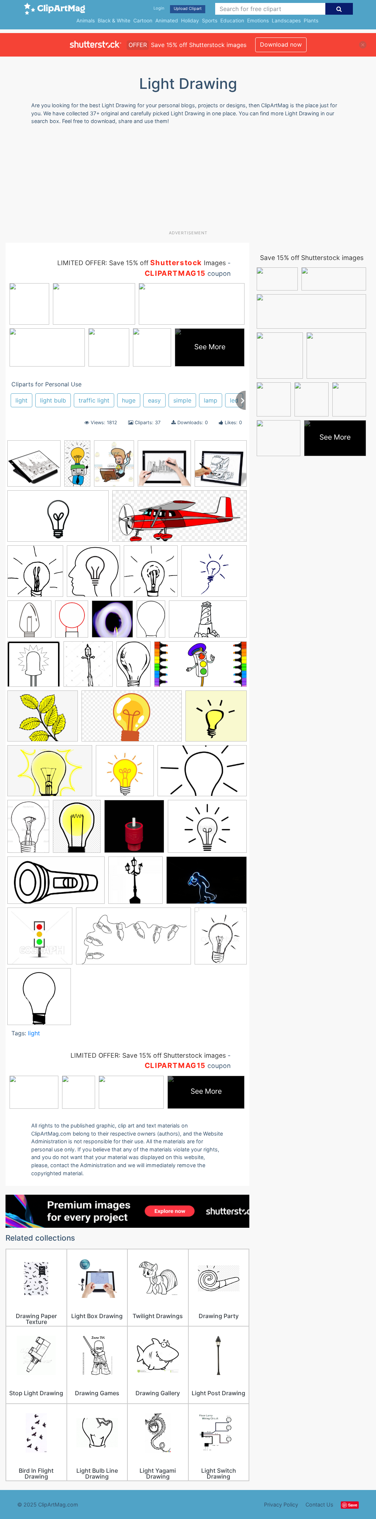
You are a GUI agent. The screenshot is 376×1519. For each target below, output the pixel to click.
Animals (85, 21)
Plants (311, 21)
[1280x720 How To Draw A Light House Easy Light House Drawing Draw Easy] (207, 622)
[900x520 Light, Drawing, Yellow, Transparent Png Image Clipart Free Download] (131, 719)
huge (128, 400)
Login (158, 8)
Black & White (114, 21)
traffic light (94, 400)
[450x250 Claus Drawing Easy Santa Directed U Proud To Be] (133, 939)
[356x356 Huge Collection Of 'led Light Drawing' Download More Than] (33, 667)
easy (154, 400)
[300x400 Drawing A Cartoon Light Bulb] (71, 622)
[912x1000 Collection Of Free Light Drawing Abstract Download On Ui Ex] (93, 574)
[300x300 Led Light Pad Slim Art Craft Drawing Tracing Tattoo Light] (164, 467)
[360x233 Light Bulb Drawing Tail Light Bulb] (202, 774)
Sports (209, 21)
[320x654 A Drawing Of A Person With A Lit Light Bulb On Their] (77, 466)
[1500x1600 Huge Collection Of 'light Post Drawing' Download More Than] (88, 667)
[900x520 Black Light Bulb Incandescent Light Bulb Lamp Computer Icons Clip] (58, 520)
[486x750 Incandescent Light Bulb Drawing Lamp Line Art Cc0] (133, 667)
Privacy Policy (281, 1504)
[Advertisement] (184, 180)
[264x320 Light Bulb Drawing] (220, 939)
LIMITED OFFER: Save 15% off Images (141, 263)
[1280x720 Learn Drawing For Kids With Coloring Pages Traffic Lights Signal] (200, 667)
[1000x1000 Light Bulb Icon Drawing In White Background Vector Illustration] (39, 999)
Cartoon (142, 21)
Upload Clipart (188, 8)
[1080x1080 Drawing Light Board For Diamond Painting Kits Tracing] (34, 467)
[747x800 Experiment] (112, 622)
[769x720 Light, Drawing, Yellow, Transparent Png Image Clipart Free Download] (216, 719)
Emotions (258, 21)
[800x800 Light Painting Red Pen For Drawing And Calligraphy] (134, 829)
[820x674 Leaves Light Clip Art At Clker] (42, 719)
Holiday (190, 21)
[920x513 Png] (56, 884)
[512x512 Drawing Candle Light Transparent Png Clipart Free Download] (29, 622)
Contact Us (319, 1504)
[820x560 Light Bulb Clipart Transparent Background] (50, 774)
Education (232, 21)
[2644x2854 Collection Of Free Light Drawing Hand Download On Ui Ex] (150, 574)
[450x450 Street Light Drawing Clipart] (135, 883)
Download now (281, 44)
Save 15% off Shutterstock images (312, 257)
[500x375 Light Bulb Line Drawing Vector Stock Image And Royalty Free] (207, 829)
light (21, 400)
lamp (210, 400)
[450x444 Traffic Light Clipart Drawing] (40, 939)
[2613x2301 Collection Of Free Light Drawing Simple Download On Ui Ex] (214, 574)
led (234, 400)
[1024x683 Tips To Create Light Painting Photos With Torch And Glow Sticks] (206, 883)
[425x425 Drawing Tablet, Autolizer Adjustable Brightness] (220, 466)
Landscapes (286, 21)
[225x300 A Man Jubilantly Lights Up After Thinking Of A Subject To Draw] (114, 467)
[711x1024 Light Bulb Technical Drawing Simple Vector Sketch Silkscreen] (28, 829)
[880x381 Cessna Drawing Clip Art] (179, 520)
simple (182, 400)
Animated (166, 21)
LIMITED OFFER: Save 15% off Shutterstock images (148, 1055)
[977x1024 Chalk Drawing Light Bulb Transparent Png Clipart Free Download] (35, 574)
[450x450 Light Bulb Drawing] (124, 774)
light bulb (53, 400)
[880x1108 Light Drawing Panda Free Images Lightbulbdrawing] (76, 829)
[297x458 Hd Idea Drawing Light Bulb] (151, 622)
